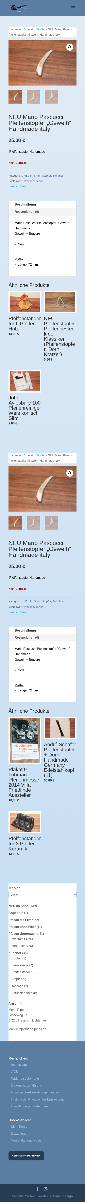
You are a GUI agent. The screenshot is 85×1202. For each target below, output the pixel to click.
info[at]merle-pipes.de (31, 1029)
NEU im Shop (32, 175)
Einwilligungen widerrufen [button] (29, 1106)
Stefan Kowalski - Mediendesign (49, 1196)
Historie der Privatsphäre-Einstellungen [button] (38, 1099)
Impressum (19, 1064)
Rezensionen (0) (27, 211)
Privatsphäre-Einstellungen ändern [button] (35, 1092)
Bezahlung (18, 1133)
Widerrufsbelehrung (25, 1078)
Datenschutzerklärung (26, 1085)
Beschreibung (25, 204)
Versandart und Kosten (27, 1140)
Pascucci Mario (17, 186)
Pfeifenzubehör (33, 180)
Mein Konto (19, 1126)
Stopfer (40, 29)
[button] (69, 47)
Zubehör (28, 29)
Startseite (14, 29)
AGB (14, 1071)
